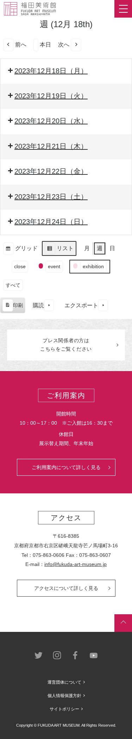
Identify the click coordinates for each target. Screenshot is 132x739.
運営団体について (64, 682)
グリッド (20, 250)
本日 (45, 45)
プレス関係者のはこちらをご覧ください (66, 345)
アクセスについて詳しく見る (66, 588)
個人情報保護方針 (64, 695)
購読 (38, 305)
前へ (20, 45)
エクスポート (81, 305)
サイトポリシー (64, 709)
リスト (59, 250)
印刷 (12, 307)
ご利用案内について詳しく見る (66, 467)
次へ (63, 45)
